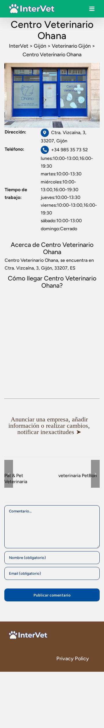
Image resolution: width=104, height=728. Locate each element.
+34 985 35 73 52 (69, 149)
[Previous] (8, 474)
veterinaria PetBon (77, 475)
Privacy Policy (72, 658)
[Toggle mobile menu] (92, 10)
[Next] (95, 474)
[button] (52, 425)
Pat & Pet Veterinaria (15, 478)
